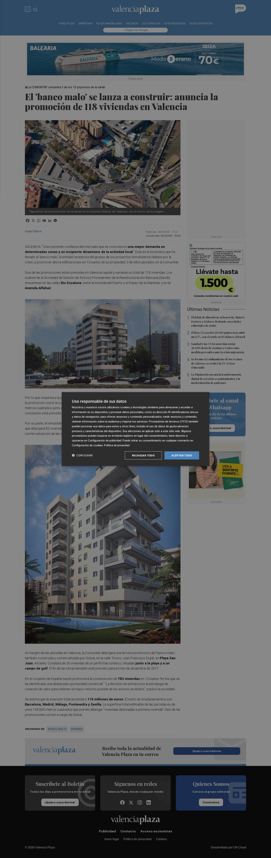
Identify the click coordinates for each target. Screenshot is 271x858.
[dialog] (135, 429)
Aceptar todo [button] (181, 455)
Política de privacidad (117, 445)
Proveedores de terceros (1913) (168, 421)
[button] (82, 455)
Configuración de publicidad (104, 440)
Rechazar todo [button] (143, 455)
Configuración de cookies (87, 445)
